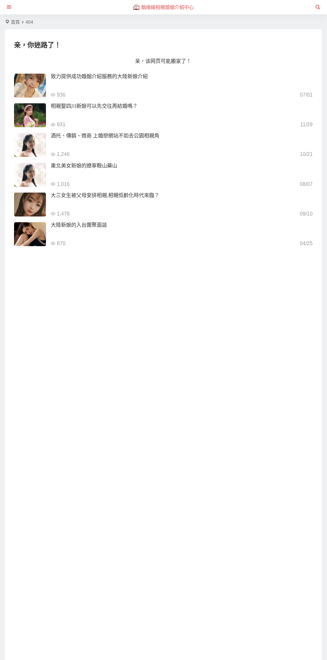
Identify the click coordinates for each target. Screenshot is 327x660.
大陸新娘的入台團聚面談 (79, 225)
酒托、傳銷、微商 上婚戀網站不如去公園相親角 (105, 135)
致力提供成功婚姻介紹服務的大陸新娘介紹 (99, 76)
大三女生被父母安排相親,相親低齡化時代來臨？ (105, 195)
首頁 (15, 22)
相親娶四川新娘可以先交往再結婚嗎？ (94, 106)
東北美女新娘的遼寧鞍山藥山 (84, 165)
